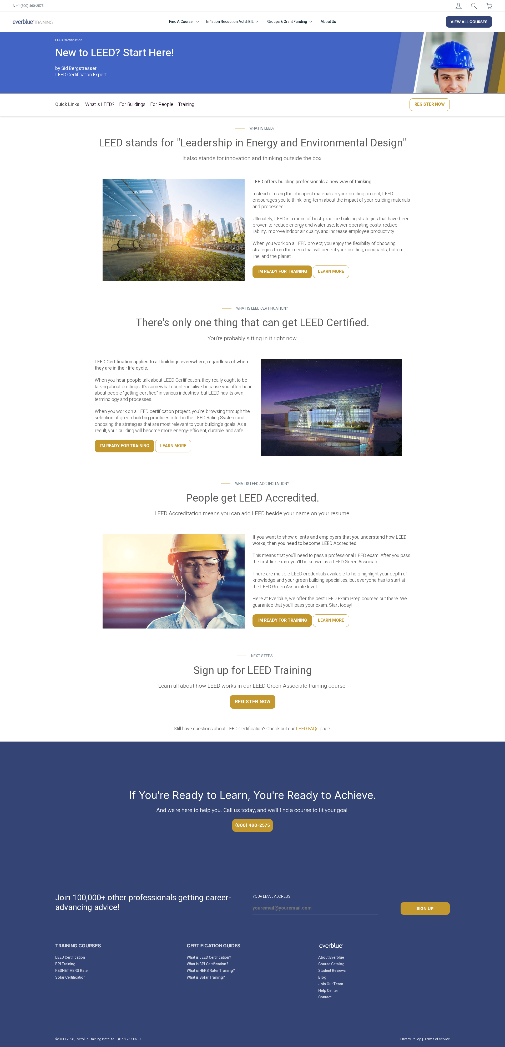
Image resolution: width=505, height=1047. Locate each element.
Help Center (328, 990)
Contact (324, 997)
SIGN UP (425, 908)
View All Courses (469, 21)
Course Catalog (331, 964)
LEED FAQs (307, 728)
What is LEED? (99, 104)
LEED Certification (70, 957)
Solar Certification (70, 977)
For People (161, 104)
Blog (322, 977)
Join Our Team (330, 984)
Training (186, 104)
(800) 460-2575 (252, 825)
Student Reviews (332, 970)
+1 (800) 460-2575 (29, 5)
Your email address (271, 896)
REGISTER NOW (430, 104)
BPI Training (65, 964)
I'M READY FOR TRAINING (282, 271)
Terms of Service (437, 1038)
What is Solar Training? (206, 977)
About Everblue (331, 957)
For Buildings (132, 104)
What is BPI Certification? (207, 964)
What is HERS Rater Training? (211, 970)
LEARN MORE (331, 271)
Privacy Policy (410, 1038)
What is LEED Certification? (209, 957)
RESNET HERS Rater (72, 970)
